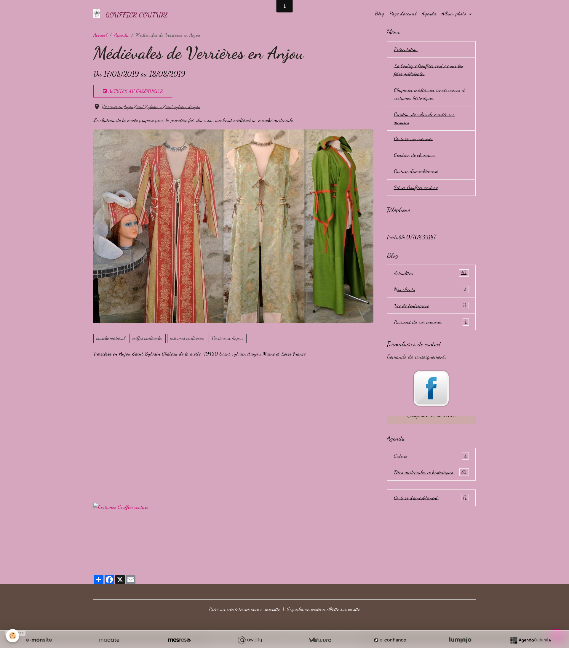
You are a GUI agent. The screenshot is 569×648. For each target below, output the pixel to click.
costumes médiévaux (187, 338)
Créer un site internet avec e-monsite (244, 609)
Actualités (430, 273)
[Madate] (109, 640)
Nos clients (430, 289)
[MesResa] (179, 640)
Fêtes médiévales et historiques (430, 472)
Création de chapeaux (414, 154)
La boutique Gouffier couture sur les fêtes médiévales (428, 69)
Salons (430, 455)
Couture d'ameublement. (430, 497)
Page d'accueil (402, 13)
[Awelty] (249, 640)
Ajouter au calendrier (135, 91)
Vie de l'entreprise (430, 305)
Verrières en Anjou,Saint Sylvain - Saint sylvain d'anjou (151, 106)
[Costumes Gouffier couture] (120, 506)
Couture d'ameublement (416, 171)
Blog (379, 13)
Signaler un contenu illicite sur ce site (323, 609)
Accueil (100, 34)
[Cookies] (12, 635)
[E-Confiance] (390, 640)
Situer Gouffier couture (416, 187)
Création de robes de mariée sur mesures (424, 118)
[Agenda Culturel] (530, 640)
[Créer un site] (39, 640)
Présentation (406, 49)
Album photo (455, 13)
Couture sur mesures (413, 138)
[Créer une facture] (320, 640)
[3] (233, 225)
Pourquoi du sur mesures (430, 322)
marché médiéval (110, 338)
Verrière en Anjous (228, 338)
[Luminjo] (460, 640)
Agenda (429, 13)
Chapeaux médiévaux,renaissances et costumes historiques (429, 94)
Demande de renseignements (417, 356)
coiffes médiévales (147, 338)
